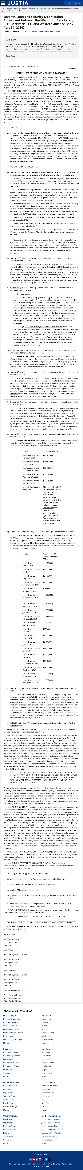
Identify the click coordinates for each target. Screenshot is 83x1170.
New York (45, 1103)
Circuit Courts (8, 1099)
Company (36, 1164)
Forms (9, 8)
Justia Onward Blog (49, 1136)
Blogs (44, 1069)
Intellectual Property (11, 1062)
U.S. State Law (48, 1082)
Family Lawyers (9, 1036)
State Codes (46, 1089)
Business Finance (30, 32)
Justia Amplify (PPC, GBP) (52, 1133)
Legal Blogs (8, 1122)
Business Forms (9, 1126)
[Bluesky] (46, 1159)
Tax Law (6, 1073)
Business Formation (11, 1052)
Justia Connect (14, 1164)
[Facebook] (37, 1159)
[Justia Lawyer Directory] (52, 1159)
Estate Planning (48, 1032)
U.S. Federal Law (11, 1082)
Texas (44, 1106)
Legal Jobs (7, 1119)
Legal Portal (26, 1164)
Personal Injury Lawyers (13, 1039)
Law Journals (47, 1066)
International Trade (11, 1066)
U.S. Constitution (10, 1086)
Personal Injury (48, 1039)
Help (44, 1164)
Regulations (8, 1092)
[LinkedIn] (30, 1159)
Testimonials (47, 1140)
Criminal (45, 1022)
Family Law (46, 1036)
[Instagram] (40, 1159)
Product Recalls (9, 1129)
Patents (6, 1133)
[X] (49, 1159)
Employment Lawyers (12, 1029)
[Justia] (18, 3)
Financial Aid (46, 1059)
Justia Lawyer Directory (51, 1122)
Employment (8, 1059)
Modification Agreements (49, 32)
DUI (43, 1029)
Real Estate (7, 1069)
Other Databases (11, 1116)
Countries (7, 1140)
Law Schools (47, 1049)
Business (7, 1049)
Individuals (47, 1015)
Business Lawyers (10, 1022)
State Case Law (48, 1092)
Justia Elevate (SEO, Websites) (53, 1129)
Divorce (45, 1026)
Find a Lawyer (10, 1015)
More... (6, 1043)
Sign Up (77, 3)
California (45, 1096)
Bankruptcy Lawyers (11, 1019)
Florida (44, 1099)
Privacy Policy (67, 1164)
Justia (3, 8)
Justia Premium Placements (53, 1126)
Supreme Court (9, 1096)
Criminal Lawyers (10, 1026)
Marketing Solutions (51, 1116)
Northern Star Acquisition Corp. (39, 8)
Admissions (46, 1056)
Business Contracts (20, 8)
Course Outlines (48, 1062)
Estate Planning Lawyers (13, 1032)
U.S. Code (7, 1089)
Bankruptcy (46, 1019)
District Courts (9, 1103)
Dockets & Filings (10, 1106)
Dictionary (46, 1052)
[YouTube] (33, 1159)
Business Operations (11, 1056)
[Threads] (43, 1159)
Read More (10, 56)
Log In (68, 3)
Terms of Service (53, 1164)
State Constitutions (49, 1086)
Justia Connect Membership (53, 1119)
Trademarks (8, 1136)
